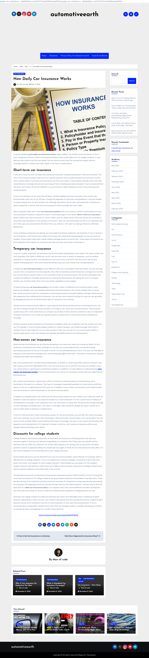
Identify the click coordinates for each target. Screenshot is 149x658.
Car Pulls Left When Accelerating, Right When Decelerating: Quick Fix (121, 115)
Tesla (113, 289)
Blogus (80, 655)
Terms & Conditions (99, 56)
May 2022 (115, 193)
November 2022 (117, 182)
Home (44, 56)
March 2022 (116, 203)
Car (80, 578)
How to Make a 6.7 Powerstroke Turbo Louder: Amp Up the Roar (59, 630)
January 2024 (117, 176)
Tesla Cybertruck (118, 294)
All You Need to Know (119, 224)
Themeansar (90, 655)
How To (114, 262)
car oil (81, 581)
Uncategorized (117, 305)
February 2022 (117, 209)
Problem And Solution (119, 273)
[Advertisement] (74, 35)
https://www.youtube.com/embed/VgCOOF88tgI (58, 515)
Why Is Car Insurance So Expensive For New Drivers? (26, 586)
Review (114, 278)
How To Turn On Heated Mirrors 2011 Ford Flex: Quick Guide (26, 630)
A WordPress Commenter (120, 148)
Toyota (114, 299)
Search (115, 74)
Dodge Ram (115, 246)
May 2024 (115, 166)
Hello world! (115, 151)
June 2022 (115, 187)
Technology (116, 283)
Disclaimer (53, 56)
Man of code (24, 84)
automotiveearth (75, 15)
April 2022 (115, 198)
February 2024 (117, 171)
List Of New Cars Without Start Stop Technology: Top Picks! (120, 630)
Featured (115, 251)
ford (113, 256)
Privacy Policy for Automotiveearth (75, 56)
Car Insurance (19, 74)
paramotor (115, 267)
